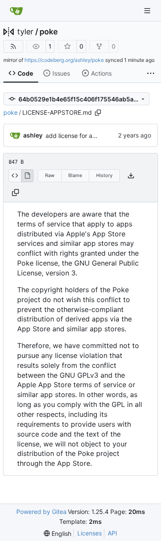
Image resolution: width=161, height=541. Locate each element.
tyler (25, 32)
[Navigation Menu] (148, 10)
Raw (50, 175)
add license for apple (75, 135)
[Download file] (131, 176)
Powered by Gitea (41, 511)
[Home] (16, 10)
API (112, 533)
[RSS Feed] (13, 46)
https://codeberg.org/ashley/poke (64, 60)
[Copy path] (98, 113)
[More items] (151, 73)
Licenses (89, 533)
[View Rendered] (27, 175)
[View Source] (15, 175)
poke (48, 32)
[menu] (57, 533)
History (104, 175)
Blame (75, 175)
